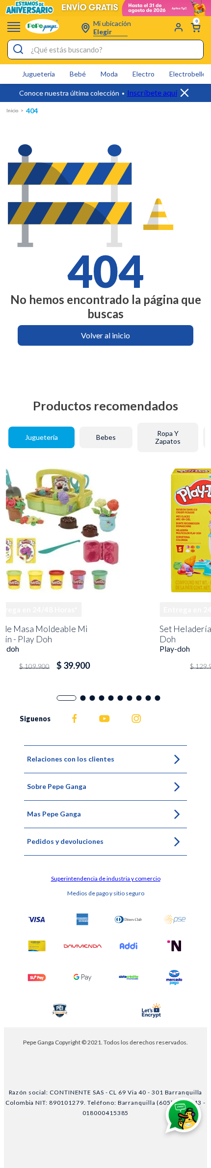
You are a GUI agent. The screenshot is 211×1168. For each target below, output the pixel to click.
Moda (109, 74)
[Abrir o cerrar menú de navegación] (13, 26)
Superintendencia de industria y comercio (105, 878)
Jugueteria (38, 74)
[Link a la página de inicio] (12, 111)
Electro (143, 74)
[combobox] (105, 49)
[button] (67, 698)
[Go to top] (193, 964)
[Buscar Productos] (17, 49)
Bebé (78, 74)
